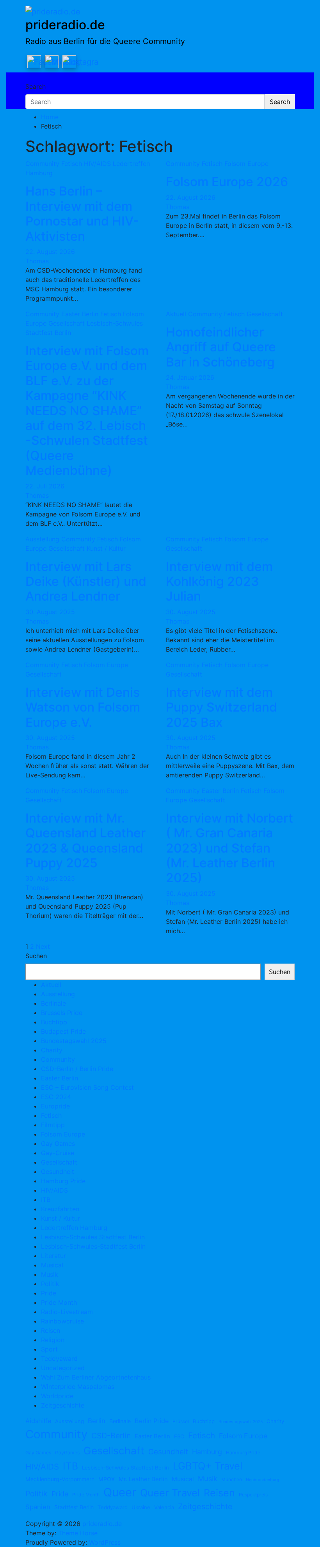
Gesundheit (57, 1171)
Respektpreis (253, 1495)
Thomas (37, 261)
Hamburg (207, 1452)
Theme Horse (78, 1533)
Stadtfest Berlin (74, 1507)
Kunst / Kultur (106, 548)
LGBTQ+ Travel (207, 1466)
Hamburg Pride (63, 1181)
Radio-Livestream (67, 1312)
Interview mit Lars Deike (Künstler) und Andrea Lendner (85, 581)
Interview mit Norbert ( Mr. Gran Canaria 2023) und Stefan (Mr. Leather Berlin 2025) (229, 848)
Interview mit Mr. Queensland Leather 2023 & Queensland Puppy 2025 (85, 840)
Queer (119, 1492)
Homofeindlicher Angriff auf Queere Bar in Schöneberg (221, 347)
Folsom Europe (246, 163)
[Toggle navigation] (30, 79)
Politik (50, 1284)
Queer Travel (170, 1493)
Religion (52, 1340)
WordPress (105, 1542)
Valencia (164, 1507)
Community (42, 163)
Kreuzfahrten (60, 1209)
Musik (49, 1274)
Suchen (36, 956)
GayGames (67, 1452)
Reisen (50, 1330)
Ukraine (141, 1507)
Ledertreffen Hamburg (74, 1228)
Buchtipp (54, 1022)
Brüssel (180, 1421)
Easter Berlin (79, 314)
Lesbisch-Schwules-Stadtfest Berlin (93, 1246)
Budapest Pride (63, 1031)
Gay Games (58, 1143)
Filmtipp (53, 1125)
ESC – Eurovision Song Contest (87, 1087)
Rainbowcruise (62, 1321)
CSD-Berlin (111, 1435)
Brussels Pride (61, 1013)
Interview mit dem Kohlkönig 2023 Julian (219, 581)
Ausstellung (42, 539)
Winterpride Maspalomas (77, 1386)
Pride (48, 1293)
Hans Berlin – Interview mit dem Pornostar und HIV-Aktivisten (82, 213)
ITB (45, 1199)
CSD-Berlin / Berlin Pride (77, 1069)
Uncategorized (63, 1368)
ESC (179, 1436)
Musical (52, 1265)
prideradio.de (65, 24)
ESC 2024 (56, 1097)
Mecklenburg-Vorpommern (59, 1479)
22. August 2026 (50, 251)
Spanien (37, 1507)
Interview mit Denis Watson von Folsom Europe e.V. (82, 707)
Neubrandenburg (262, 1479)
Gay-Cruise (57, 1153)
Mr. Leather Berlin (143, 1479)
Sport (49, 1349)
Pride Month (59, 1302)
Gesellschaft (66, 323)
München (231, 1479)
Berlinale (53, 1003)
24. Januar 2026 (190, 377)
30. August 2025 (50, 612)
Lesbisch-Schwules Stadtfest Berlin (93, 1237)
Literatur (53, 1256)
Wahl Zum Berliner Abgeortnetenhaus (96, 1377)
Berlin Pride (152, 1421)
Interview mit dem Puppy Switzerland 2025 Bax (221, 707)
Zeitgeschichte (62, 1405)
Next (43, 946)
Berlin (96, 1421)
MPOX (106, 1479)
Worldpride (57, 1396)
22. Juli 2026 (44, 486)
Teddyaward (59, 1358)
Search (35, 86)
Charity (51, 1050)
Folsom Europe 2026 (227, 181)
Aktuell (176, 314)
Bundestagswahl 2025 (74, 1041)
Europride (55, 1106)
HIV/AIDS (97, 163)
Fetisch (71, 163)
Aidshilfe (38, 1421)
